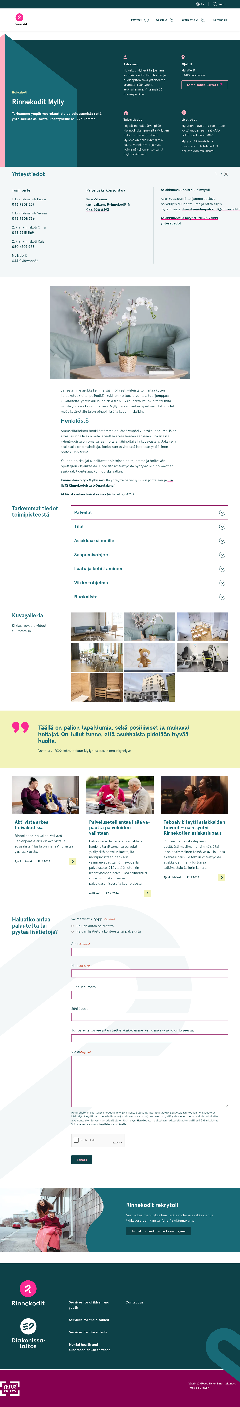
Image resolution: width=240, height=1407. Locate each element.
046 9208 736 (23, 218)
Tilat (79, 526)
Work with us (190, 19)
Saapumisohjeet (92, 555)
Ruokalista (86, 597)
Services (136, 19)
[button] (220, 4)
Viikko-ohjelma (91, 583)
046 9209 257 (23, 204)
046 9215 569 (23, 232)
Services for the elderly (88, 1332)
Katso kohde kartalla (202, 85)
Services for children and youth (89, 1305)
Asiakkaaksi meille (94, 540)
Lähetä (82, 1160)
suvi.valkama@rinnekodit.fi (108, 204)
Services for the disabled (89, 1320)
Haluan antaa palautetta (95, 926)
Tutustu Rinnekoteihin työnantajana (159, 1231)
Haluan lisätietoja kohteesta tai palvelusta (108, 931)
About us (161, 19)
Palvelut (83, 512)
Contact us (220, 19)
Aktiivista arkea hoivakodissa (83, 494)
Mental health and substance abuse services (89, 1347)
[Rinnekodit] (19, 19)
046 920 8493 (97, 210)
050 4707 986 (23, 247)
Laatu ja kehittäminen (98, 568)
